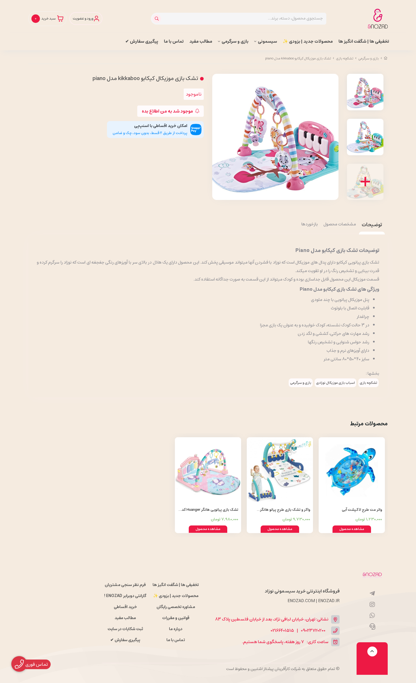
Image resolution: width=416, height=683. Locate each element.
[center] (157, 19)
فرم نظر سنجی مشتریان (125, 584)
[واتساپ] (372, 615)
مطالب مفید (200, 41)
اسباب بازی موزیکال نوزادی (335, 383)
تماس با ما (174, 41)
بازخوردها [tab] (309, 224)
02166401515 (282, 631)
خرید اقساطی (125, 607)
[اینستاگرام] (372, 604)
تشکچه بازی (344, 58)
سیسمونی (267, 41)
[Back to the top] (372, 651)
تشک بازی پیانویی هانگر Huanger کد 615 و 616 (210, 510)
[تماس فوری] (372, 626)
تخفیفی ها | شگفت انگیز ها (363, 41)
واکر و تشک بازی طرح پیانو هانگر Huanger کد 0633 (285, 510)
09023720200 (313, 631)
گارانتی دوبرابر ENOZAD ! (125, 595)
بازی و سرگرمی (235, 41)
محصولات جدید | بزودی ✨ (308, 41)
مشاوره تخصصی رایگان (175, 607)
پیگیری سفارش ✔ (141, 41)
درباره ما (175, 629)
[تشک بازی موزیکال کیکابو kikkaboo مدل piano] (372, 574)
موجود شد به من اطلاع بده (168, 111)
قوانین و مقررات (175, 618)
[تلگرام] (372, 593)
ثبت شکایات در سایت (125, 629)
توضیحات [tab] (372, 225)
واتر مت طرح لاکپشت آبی (362, 510)
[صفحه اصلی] (386, 58)
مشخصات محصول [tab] (339, 224)
